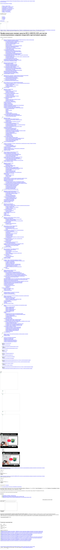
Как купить (27, 546)
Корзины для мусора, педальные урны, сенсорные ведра (13, 238)
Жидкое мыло (8, 232)
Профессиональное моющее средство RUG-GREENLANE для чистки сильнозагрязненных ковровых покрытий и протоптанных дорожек (22, 467)
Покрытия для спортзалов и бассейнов (10, 78)
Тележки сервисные (7, 147)
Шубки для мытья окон (9, 91)
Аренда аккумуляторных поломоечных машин (13, 154)
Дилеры (3, 19)
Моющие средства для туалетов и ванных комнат (12, 244)
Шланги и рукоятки (7, 300)
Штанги (7, 98)
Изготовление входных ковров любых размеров (13, 51)
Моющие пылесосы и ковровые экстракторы (13, 121)
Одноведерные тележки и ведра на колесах (13, 192)
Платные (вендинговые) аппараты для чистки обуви (14, 220)
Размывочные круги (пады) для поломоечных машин (14, 313)
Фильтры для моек (7, 335)
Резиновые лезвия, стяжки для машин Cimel (13, 320)
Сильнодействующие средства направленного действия (13, 282)
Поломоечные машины (8, 122)
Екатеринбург (4, 7)
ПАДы (5, 312)
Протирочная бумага (9, 235)
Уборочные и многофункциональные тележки (11, 184)
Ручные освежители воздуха (10, 242)
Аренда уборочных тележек (8, 161)
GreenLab (7, 485)
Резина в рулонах (9, 44)
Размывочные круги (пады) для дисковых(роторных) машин (15, 314)
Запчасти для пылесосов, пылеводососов (10, 340)
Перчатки (5, 267)
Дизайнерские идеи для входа (11, 47)
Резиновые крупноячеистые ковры (11, 64)
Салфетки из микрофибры (10, 261)
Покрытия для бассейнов (10, 57)
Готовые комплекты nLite (10, 108)
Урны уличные (6, 214)
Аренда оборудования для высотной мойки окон (12, 114)
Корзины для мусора (9, 239)
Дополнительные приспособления (11, 113)
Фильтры (5, 302)
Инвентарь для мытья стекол (8, 89)
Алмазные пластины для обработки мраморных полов (14, 323)
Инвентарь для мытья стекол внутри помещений (12, 106)
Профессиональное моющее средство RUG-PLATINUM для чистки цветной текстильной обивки (16, 535)
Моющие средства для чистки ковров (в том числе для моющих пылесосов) (16, 281)
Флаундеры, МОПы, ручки (8, 166)
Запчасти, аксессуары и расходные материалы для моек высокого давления (16, 333)
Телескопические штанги (8, 97)
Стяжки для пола (7, 177)
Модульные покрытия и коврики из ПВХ (12, 43)
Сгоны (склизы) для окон (10, 94)
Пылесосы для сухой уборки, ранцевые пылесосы (14, 119)
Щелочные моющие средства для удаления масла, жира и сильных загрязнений (17, 278)
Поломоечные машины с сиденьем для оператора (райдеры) (15, 124)
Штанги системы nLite (9, 100)
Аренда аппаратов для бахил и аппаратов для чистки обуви (13, 160)
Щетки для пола (8, 175)
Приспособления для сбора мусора (9, 212)
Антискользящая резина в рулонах (11, 58)
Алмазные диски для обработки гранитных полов (14, 325)
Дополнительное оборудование (11, 116)
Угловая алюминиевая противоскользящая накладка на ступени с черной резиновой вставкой (17, 368)
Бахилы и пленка (8, 224)
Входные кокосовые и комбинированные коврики (14, 45)
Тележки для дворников (8, 209)
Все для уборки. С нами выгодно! (10, 495)
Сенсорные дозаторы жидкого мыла (12, 231)
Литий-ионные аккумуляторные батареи (12, 328)
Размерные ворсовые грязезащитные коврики (13, 50)
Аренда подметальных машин (11, 140)
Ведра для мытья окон (7, 102)
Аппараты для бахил (7, 222)
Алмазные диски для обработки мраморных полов (14, 324)
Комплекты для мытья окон (10, 92)
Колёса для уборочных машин (9, 288)
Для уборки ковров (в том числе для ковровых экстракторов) (16, 182)
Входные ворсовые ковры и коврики (10, 66)
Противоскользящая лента (10, 55)
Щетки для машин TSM (10, 307)
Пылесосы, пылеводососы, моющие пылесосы (11, 118)
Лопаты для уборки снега (10, 206)
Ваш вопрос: (2, 510)
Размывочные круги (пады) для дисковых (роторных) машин (16, 130)
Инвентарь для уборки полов (8, 338)
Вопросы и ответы (20, 546)
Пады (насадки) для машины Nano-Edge (12, 131)
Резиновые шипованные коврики (11, 65)
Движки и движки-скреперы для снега (12, 84)
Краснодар (4, 10)
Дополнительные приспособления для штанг (13, 99)
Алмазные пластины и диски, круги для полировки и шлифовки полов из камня (17, 321)
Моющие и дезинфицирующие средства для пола (12, 271)
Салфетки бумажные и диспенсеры (11, 265)
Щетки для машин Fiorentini (10, 306)
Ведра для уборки (9, 194)
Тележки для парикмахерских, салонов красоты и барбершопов (14, 148)
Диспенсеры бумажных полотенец (11, 233)
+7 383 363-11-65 (9, 9)
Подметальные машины (8, 127)
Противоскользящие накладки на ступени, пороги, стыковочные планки (17, 56)
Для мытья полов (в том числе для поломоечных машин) (15, 181)
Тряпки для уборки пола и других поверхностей (13, 172)
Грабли (5, 213)
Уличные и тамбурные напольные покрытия (11, 40)
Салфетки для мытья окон (8, 103)
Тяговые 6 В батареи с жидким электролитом (13, 327)
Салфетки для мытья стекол (10, 262)
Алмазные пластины (9, 135)
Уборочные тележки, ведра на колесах (10, 191)
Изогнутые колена (9, 110)
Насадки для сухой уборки (10, 298)
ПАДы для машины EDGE (10, 132)
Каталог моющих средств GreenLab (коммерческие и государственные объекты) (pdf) (17, 497)
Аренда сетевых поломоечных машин (12, 139)
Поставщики (15, 546)
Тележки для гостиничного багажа (9, 146)
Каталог (3, 16)
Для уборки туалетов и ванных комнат (12, 245)
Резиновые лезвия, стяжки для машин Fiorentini (13, 319)
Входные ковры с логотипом (10, 52)
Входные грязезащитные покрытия (11, 77)
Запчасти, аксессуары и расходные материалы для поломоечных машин (15, 305)
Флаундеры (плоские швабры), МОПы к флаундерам (14, 168)
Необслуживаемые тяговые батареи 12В (12, 329)
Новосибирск (4, 9)
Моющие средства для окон (8, 104)
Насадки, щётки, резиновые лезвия (9, 297)
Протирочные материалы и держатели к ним (13, 264)
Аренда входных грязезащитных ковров (10, 60)
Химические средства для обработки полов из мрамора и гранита (16, 183)
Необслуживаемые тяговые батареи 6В (12, 330)
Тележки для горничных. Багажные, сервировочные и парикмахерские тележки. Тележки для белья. (20, 143)
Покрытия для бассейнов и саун (11, 79)
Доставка (3, 18)
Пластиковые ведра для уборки (9, 173)
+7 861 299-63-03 (8, 10)
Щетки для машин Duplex (10, 310)
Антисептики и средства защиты (9, 285)
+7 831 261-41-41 (11, 8)
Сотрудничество (3, 546)
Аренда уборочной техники (8, 136)
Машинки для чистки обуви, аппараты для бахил (12, 217)
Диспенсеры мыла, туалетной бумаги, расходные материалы (13, 230)
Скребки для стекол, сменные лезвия (10, 101)
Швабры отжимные (7, 163)
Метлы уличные (6, 87)
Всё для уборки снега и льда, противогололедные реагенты (13, 82)
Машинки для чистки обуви (8, 218)
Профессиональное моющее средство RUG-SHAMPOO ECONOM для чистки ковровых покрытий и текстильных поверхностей (21, 537)
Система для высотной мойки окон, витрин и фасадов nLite (13, 107)
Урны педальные (8, 240)
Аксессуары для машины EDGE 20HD (12, 129)
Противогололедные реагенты (11, 86)
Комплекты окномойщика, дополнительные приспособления (14, 105)
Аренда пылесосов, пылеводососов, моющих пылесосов (15, 138)
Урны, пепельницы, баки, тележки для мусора (11, 248)
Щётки (7, 111)
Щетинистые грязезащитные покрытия (12, 46)
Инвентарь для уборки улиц (8, 203)
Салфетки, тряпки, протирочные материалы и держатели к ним (14, 260)
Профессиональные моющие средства (10, 270)
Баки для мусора (8, 211)
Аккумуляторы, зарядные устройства (10, 326)
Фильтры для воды (9, 112)
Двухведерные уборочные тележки (11, 193)
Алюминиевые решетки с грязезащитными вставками (14, 41)
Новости (11, 546)
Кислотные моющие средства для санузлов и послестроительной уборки (15, 279)
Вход (1, 1)
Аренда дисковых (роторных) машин (12, 137)
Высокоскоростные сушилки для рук (12, 228)
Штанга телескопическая (6, 344)
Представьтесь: (3, 500)
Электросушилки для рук (10, 227)
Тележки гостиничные (7, 144)
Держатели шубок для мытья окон (11, 90)
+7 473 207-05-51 (8, 11)
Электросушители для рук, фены (9, 226)
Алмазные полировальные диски (11, 322)
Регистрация (4, 1)
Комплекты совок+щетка (10, 174)
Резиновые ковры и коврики (8, 63)
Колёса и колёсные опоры (6, 287)
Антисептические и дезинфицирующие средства (14, 272)
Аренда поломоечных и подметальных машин (11, 153)
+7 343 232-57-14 (9, 7)
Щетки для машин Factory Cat (11, 309)
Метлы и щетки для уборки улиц (9, 204)
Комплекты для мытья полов (10, 165)
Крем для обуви (8, 221)
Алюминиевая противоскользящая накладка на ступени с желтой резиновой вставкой (16, 361)
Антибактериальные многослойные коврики (13, 54)
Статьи (24, 546)
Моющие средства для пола (8, 180)
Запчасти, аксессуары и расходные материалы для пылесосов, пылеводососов (16, 295)
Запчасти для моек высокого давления (10, 341)
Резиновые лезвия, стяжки (8, 318)
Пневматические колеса (8, 290)
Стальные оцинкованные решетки (11, 42)
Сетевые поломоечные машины (11, 123)
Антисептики (8, 286)
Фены (7, 229)
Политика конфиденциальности (27, 547)
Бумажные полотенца (9, 234)
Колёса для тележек (7, 150)
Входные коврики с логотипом (9, 73)
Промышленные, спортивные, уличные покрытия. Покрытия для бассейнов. (16, 75)
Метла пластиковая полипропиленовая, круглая (10, 348)
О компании (8, 546)
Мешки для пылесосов (7, 296)
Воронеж (3, 11)
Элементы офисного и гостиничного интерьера (11, 292)
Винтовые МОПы (9, 169)
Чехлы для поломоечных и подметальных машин (14, 126)
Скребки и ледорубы (9, 85)
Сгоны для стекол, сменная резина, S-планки (11, 93)
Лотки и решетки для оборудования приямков (13, 48)
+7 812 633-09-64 (10, 6)
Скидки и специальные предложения (10, 337)
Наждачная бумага (9, 134)
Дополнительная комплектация (11, 125)
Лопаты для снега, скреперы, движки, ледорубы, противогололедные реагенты (17, 83)
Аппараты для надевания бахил (11, 223)
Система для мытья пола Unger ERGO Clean (11, 189)
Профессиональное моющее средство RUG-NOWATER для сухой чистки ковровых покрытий (15, 540)
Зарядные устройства (9, 331)
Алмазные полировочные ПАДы (11, 133)
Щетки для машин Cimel (10, 308)
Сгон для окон (4, 351)
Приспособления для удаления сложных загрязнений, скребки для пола (15, 178)
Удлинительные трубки (8, 301)
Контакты (3, 17)
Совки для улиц (8, 176)
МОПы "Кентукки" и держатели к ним (12, 167)
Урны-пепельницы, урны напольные (10, 249)
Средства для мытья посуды (8, 284)
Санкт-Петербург (5, 6)
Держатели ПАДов (7, 311)
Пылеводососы (8, 120)
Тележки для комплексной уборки (11, 185)
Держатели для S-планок (10, 95)
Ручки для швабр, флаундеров (11, 170)
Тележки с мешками (7, 257)
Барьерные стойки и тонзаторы (9, 149)
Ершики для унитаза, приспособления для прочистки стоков (14, 243)
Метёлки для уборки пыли (10, 263)
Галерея (33, 546)
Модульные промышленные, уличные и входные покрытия (13, 76)
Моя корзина (2, 20)
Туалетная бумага (9, 237)
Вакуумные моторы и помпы (8, 303)
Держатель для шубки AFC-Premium (8, 358)
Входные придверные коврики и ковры (10, 62)
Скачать (31, 546)
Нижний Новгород (5, 8)
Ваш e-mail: (2, 501)
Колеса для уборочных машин (9, 141)
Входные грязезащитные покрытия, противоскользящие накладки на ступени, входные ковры (19, 39)
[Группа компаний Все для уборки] (6, 3)
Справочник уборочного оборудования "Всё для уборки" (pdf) (14, 496)
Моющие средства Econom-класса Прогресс (11, 280)
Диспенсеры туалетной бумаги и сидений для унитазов (15, 236)
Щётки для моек (6, 334)
